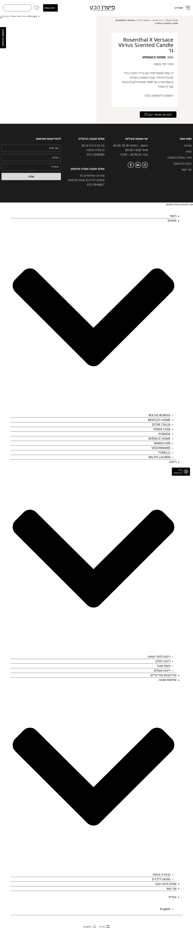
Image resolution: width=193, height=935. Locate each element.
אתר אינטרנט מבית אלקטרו (179, 204)
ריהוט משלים (158, 20)
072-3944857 (95, 185)
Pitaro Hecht (172, 20)
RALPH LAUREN (159, 457)
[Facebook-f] (131, 165)
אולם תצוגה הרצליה (91, 139)
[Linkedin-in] (138, 165)
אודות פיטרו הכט (165, 884)
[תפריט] (187, 7)
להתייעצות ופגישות (48, 139)
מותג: (157, 57)
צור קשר (171, 888)
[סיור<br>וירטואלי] (186, 471)
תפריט (179, 8)
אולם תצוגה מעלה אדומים (87, 169)
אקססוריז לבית (144, 20)
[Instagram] (145, 165)
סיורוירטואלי (178, 471)
